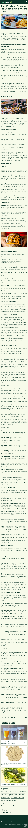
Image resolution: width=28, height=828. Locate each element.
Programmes (4, 806)
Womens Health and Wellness (8, 800)
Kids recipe (18, 803)
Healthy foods (13, 794)
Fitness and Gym (5, 797)
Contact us (13, 818)
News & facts (13, 791)
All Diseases (4, 791)
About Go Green (7, 818)
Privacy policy (20, 818)
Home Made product (14, 806)
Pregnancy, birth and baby (7, 803)
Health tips (21, 794)
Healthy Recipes (22, 791)
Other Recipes (4, 794)
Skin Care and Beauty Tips (17, 797)
